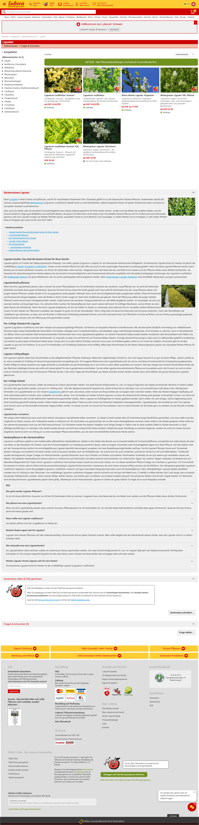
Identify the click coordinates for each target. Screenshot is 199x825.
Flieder (7, 101)
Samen (155, 17)
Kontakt (105, 727)
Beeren (62, 17)
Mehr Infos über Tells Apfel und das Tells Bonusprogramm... (126, 780)
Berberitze (9, 67)
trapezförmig (54, 391)
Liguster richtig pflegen (18, 241)
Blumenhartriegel (12, 81)
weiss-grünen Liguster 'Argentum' (122, 277)
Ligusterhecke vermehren (20, 247)
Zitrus (90, 17)
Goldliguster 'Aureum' (18, 277)
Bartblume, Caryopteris (15, 64)
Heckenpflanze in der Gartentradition (24, 250)
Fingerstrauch (11, 98)
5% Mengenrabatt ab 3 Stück (114, 675)
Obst (55, 17)
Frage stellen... (186, 632)
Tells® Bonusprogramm (18, 762)
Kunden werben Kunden (18, 770)
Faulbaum (9, 91)
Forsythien (9, 105)
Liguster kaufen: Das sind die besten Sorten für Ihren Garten (33, 232)
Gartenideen (47, 17)
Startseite (5, 37)
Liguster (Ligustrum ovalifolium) (31, 266)
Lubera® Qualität (109, 671)
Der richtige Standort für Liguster (22, 238)
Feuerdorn (9, 94)
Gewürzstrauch (11, 111)
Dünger (183, 17)
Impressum (154, 698)
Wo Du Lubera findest (111, 716)
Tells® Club (13, 758)
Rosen (104, 17)
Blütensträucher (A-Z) (29, 37)
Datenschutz (154, 702)
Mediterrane (81, 17)
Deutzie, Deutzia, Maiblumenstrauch (21, 88)
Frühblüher (9, 108)
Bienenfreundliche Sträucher (17, 71)
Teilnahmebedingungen (80, 600)
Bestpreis (36, 17)
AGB (151, 705)
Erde (176, 17)
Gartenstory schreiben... (182, 612)
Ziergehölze (114, 17)
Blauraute (9, 78)
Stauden (123, 17)
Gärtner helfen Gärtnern (18, 766)
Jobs (104, 724)
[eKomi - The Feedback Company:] (159, 677)
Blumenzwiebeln (135, 17)
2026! (13, 17)
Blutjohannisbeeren (13, 84)
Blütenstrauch (37, 202)
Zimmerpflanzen (166, 17)
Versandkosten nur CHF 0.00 (67, 735)
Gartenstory (87, 769)
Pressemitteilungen (110, 720)
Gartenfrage (79, 772)
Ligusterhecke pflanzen (18, 235)
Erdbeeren (70, 17)
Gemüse (147, 17)
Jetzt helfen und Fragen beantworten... (25, 809)
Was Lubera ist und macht (113, 712)
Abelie (7, 61)
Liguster (43, 37)
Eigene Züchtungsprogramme (114, 679)
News (6, 17)
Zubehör (191, 17)
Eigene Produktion (110, 683)
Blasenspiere (10, 74)
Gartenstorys (13, 774)
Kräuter (97, 17)
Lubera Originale (24, 17)
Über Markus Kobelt (110, 708)
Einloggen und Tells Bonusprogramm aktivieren (124, 774)
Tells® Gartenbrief (16, 777)
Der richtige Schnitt (17, 244)
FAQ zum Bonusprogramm (49, 600)
